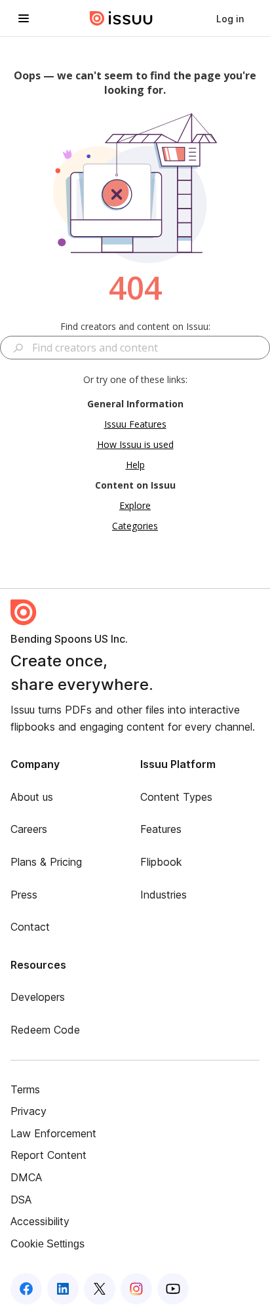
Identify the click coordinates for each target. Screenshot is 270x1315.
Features (161, 829)
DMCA (26, 1177)
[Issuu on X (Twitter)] (99, 1289)
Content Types (176, 796)
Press (23, 894)
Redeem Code (45, 1029)
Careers (28, 829)
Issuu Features (135, 424)
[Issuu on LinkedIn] (63, 1289)
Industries (163, 894)
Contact (30, 926)
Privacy (28, 1111)
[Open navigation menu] (23, 18)
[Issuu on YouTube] (173, 1289)
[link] (230, 18)
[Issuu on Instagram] (136, 1289)
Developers (37, 996)
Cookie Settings (47, 1243)
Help (135, 464)
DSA (20, 1199)
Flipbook (161, 861)
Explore (135, 505)
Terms (25, 1089)
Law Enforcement (53, 1133)
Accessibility (39, 1221)
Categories (135, 525)
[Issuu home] (121, 18)
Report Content (48, 1155)
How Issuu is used (135, 444)
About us (31, 796)
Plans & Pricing (46, 861)
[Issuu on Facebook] (26, 1289)
